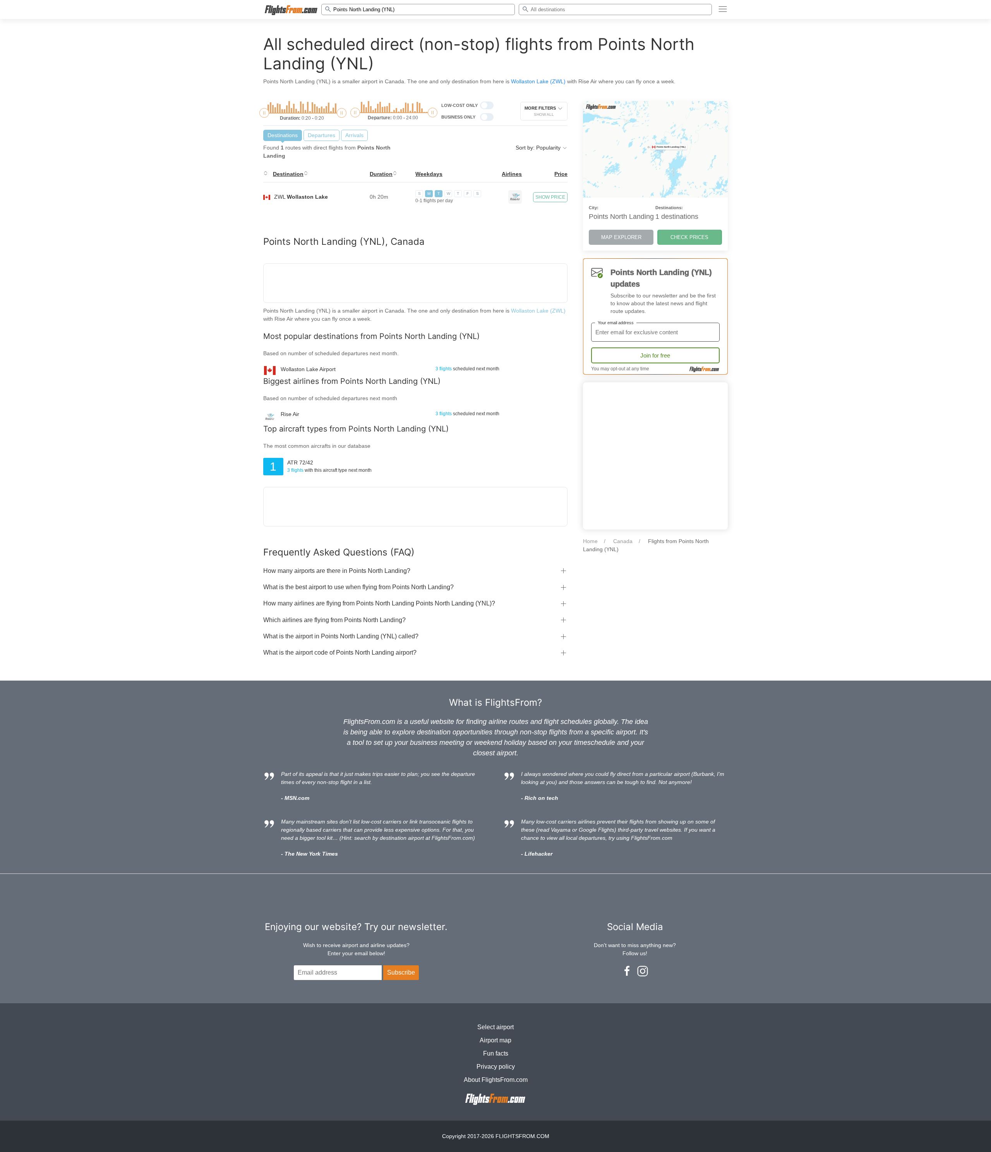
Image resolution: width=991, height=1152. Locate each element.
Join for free (655, 355)
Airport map (495, 1040)
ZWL (301, 197)
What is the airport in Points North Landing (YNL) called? (340, 636)
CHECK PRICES (689, 237)
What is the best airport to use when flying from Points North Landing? (358, 587)
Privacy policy (496, 1066)
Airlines (512, 174)
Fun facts (495, 1053)
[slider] (264, 113)
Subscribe (401, 972)
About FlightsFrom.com (496, 1079)
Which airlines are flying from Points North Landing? (334, 620)
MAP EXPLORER (621, 237)
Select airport (495, 1027)
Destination (288, 174)
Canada (623, 541)
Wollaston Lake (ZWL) (538, 81)
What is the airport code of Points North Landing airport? (340, 652)
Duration (381, 174)
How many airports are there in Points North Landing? (336, 570)
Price (561, 174)
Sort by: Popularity (539, 147)
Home (590, 541)
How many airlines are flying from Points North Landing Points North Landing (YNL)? (379, 603)
